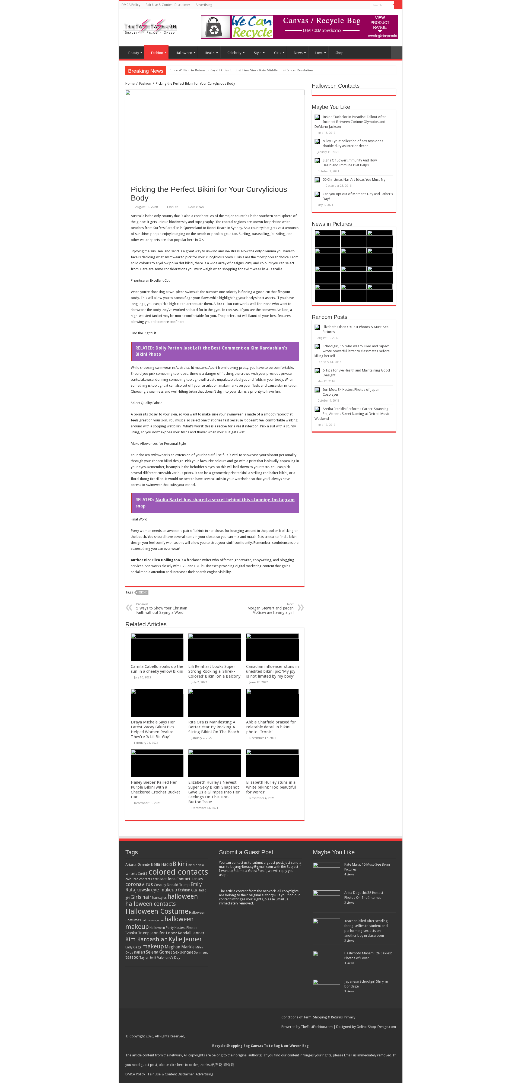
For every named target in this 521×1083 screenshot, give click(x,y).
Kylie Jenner (185, 939)
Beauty (133, 53)
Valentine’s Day (168, 957)
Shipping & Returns (328, 1017)
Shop (339, 53)
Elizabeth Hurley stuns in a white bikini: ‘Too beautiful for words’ (271, 787)
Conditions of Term (296, 1017)
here (180, 1065)
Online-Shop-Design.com (376, 1027)
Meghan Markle (180, 947)
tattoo (131, 957)
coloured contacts (138, 879)
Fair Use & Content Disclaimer (168, 5)
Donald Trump (178, 885)
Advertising (204, 5)
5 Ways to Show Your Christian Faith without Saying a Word (161, 608)
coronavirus (139, 884)
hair (146, 897)
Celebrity (234, 53)
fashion (184, 890)
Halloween (184, 53)
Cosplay (160, 885)
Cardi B (143, 873)
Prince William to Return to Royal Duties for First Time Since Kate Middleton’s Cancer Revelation (241, 70)
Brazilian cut (228, 304)
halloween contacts (150, 903)
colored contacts (178, 871)
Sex (176, 952)
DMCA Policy (131, 5)
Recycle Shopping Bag (231, 1046)
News (298, 53)
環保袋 (229, 1065)
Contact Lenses (189, 879)
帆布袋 (216, 1065)
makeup (153, 946)
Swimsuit (201, 952)
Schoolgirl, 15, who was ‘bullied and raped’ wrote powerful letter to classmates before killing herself (352, 351)
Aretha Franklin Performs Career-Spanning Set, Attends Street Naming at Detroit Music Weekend (351, 414)
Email (348, 1055)
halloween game (153, 920)
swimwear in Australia (263, 269)
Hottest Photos (185, 928)
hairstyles (159, 898)
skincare (186, 952)
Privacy (349, 1017)
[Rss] (361, 5)
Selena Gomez (159, 952)
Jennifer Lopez (163, 932)
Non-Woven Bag (295, 1046)
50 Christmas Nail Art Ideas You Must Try (354, 179)
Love (319, 53)
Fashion (157, 53)
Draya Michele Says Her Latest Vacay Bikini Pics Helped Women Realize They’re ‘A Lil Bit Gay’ (153, 729)
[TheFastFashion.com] (150, 26)
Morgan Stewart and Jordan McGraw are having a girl (270, 608)
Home (130, 83)
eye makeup (164, 890)
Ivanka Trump (137, 933)
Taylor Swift (147, 958)
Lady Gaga (133, 947)
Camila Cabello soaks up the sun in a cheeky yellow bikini (157, 669)
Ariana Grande (137, 864)
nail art (139, 952)
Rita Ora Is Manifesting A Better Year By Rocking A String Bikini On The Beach (213, 727)
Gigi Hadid (199, 890)
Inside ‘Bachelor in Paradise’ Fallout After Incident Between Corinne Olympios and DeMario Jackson (350, 122)
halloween (182, 896)
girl (127, 898)
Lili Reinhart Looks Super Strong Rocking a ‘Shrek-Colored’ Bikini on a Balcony (214, 671)
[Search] (398, 5)
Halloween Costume (156, 911)
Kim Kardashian (146, 939)
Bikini (142, 592)
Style (257, 53)
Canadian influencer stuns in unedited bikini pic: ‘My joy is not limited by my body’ (272, 671)
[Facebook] (366, 5)
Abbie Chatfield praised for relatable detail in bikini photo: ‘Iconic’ (271, 727)
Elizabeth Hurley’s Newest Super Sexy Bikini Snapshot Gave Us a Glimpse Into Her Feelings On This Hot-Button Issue (214, 792)
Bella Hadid (161, 864)
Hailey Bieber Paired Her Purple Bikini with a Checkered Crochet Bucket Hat (155, 789)
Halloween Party (162, 928)
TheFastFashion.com (317, 1027)
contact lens (164, 878)
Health (210, 53)
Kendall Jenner (191, 932)
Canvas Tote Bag (265, 1046)
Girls (277, 53)
